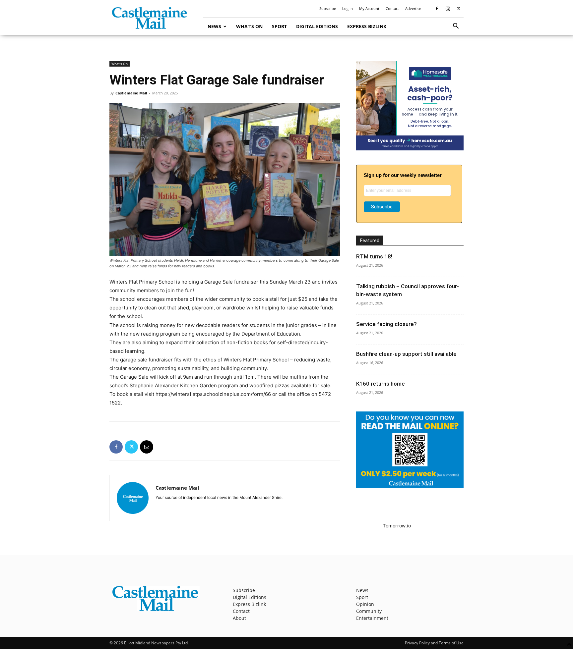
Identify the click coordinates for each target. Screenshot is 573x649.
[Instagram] (448, 8)
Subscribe (327, 8)
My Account (369, 8)
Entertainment (372, 618)
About (239, 618)
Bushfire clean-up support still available (406, 354)
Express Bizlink (366, 26)
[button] (456, 27)
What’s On (249, 26)
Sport (279, 26)
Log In (347, 8)
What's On (119, 63)
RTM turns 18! (374, 256)
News (214, 26)
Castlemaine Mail (131, 92)
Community (369, 611)
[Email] (146, 447)
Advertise (413, 8)
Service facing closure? (386, 324)
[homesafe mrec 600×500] (410, 148)
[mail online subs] (410, 486)
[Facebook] (437, 8)
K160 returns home (380, 383)
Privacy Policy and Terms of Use (434, 643)
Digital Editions (317, 26)
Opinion (365, 604)
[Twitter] (459, 8)
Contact (392, 8)
